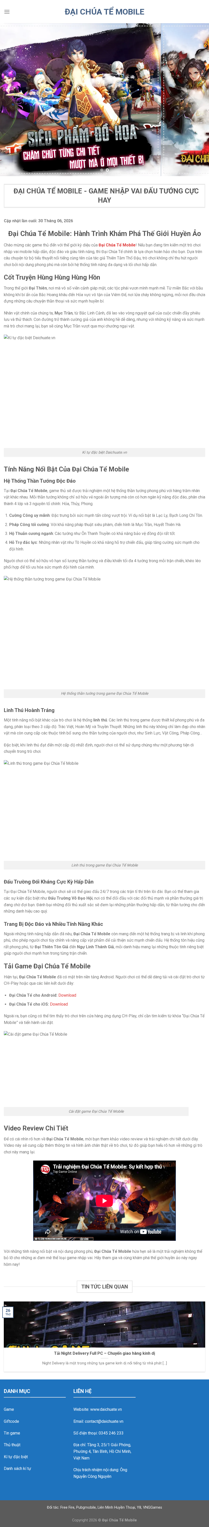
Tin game (12, 1433)
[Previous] (10, 99)
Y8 (139, 1507)
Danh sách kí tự (17, 1468)
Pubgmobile (86, 1507)
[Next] (198, 99)
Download (67, 995)
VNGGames (152, 1507)
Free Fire (67, 1507)
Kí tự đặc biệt (16, 1456)
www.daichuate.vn (106, 1409)
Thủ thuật (12, 1444)
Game (9, 1409)
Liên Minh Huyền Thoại (116, 1507)
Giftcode (11, 1421)
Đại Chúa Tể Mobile (104, 12)
